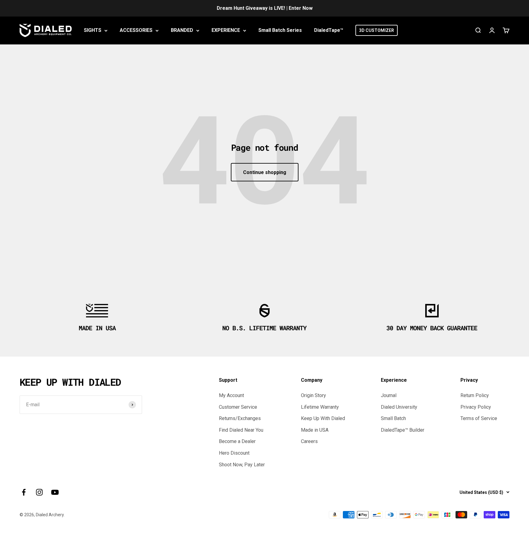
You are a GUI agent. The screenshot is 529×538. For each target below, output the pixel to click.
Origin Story (313, 395)
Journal (388, 395)
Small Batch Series (280, 30)
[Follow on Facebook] (24, 492)
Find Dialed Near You (241, 430)
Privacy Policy (475, 407)
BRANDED (182, 30)
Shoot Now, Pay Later (242, 465)
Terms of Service (478, 418)
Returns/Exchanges (240, 418)
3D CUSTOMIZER (376, 30)
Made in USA (314, 430)
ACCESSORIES (136, 30)
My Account (231, 395)
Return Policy (474, 395)
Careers (309, 441)
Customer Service (238, 407)
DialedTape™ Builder (402, 430)
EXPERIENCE (226, 30)
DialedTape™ (328, 30)
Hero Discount (234, 453)
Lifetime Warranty (320, 407)
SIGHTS (92, 30)
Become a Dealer (237, 441)
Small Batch (393, 418)
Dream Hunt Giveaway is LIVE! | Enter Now (265, 8)
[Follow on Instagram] (39, 492)
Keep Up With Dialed (323, 418)
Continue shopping (264, 172)
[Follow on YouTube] (55, 492)
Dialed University (399, 407)
